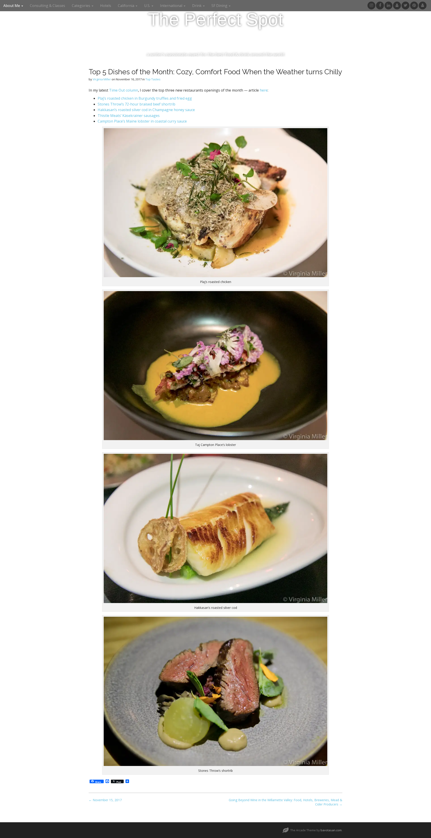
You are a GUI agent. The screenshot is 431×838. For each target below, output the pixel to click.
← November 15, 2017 (105, 800)
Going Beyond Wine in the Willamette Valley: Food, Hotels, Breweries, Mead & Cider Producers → (285, 802)
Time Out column (123, 90)
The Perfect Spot (215, 19)
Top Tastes (153, 79)
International (171, 5)
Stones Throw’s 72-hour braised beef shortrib (136, 104)
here (264, 90)
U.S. (147, 5)
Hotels (105, 5)
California (126, 5)
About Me (12, 5)
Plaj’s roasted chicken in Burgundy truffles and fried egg (145, 98)
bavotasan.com (331, 830)
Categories (81, 5)
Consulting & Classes (47, 5)
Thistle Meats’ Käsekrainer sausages (129, 115)
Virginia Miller (102, 79)
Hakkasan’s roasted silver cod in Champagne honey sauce (146, 109)
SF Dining (219, 5)
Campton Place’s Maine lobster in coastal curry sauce (142, 121)
